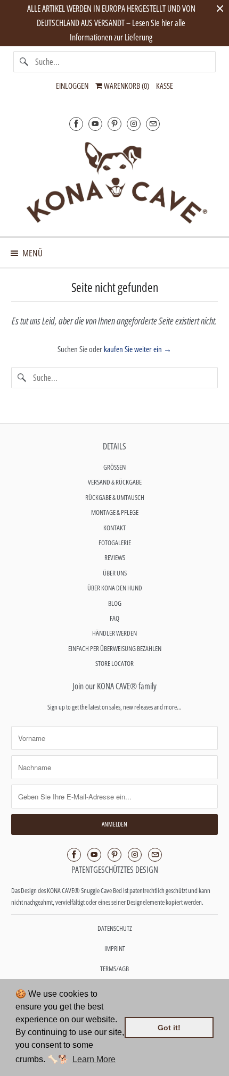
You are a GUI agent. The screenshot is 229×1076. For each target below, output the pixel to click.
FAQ (114, 618)
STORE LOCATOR (114, 663)
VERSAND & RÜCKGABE (115, 482)
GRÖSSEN (114, 467)
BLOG (114, 603)
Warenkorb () (125, 85)
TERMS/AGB (114, 968)
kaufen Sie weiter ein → (137, 349)
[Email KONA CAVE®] (153, 124)
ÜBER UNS (115, 573)
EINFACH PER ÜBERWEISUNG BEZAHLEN (114, 648)
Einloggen (72, 85)
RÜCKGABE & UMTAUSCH (114, 497)
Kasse (164, 85)
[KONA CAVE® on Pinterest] (114, 124)
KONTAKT (114, 527)
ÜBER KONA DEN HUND (114, 588)
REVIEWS (114, 557)
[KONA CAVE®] (114, 182)
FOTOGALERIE (115, 542)
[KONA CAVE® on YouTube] (95, 124)
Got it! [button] (169, 1027)
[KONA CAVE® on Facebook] (76, 124)
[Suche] (24, 61)
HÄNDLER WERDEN (114, 633)
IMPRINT (114, 948)
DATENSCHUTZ (114, 928)
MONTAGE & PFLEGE (114, 512)
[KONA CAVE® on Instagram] (134, 124)
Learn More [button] (94, 1059)
